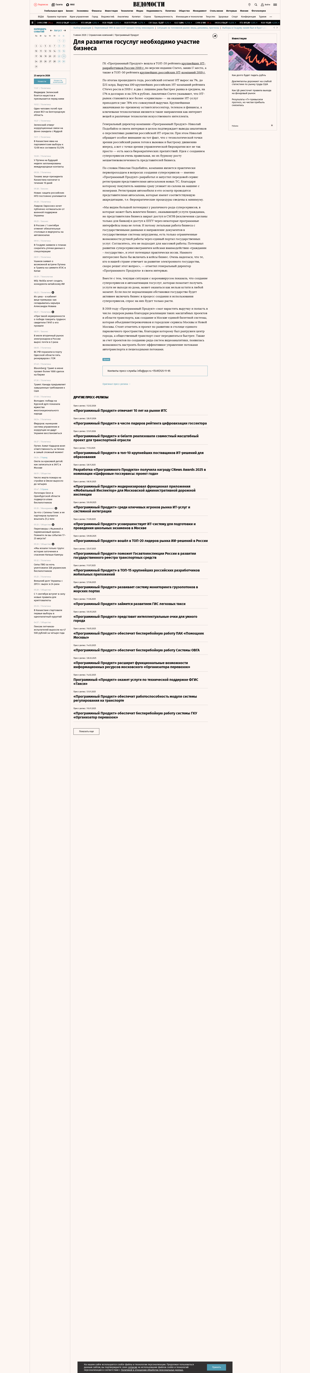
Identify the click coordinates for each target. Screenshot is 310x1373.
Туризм (262, 16)
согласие (132, 1367)
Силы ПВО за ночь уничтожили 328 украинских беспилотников (50, 567)
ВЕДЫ (41, 16)
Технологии (127, 11)
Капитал (136, 16)
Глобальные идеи (53, 11)
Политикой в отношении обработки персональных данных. (152, 1370)
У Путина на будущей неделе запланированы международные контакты (49, 163)
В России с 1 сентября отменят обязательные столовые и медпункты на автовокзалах (48, 230)
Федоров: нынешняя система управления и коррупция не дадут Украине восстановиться (48, 428)
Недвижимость (154, 11)
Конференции (248, 16)
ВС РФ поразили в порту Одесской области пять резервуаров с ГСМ (48, 355)
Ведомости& (107, 16)
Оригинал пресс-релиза (116, 384)
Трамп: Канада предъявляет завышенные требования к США (50, 387)
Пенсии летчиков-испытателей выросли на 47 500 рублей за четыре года (50, 629)
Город (95, 16)
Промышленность (163, 16)
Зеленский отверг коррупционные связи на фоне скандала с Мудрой (48, 128)
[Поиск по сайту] (256, 4)
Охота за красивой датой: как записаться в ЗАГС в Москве (48, 464)
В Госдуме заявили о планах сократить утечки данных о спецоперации (50, 248)
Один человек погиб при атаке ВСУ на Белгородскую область (49, 111)
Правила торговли (57, 16)
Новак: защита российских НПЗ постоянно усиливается (50, 194)
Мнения (244, 11)
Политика (170, 11)
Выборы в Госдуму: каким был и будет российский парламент (255, 27)
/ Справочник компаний (99, 35)
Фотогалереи (259, 11)
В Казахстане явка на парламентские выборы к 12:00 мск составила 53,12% (49, 144)
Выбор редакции (82, 27)
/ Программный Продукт (126, 35)
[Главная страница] (149, 5)
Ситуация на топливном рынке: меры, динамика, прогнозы (188, 27)
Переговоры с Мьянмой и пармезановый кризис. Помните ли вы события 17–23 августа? (50, 533)
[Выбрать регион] (249, 4)
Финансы (97, 11)
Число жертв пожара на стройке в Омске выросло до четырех (48, 480)
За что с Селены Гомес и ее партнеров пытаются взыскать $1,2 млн (49, 515)
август (58, 30)
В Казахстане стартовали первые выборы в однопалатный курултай (48, 613)
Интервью (231, 11)
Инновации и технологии (189, 16)
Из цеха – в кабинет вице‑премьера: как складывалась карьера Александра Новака (47, 301)
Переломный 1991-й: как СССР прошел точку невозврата (124, 27)
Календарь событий (40, 30)
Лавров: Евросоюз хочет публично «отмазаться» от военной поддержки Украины (49, 210)
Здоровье (223, 16)
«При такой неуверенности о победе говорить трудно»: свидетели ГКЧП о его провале (50, 321)
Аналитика (123, 16)
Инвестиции (111, 11)
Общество (184, 11)
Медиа (139, 11)
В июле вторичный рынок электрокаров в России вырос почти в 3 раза (49, 338)
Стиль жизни (216, 11)
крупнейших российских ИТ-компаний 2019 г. (172, 72)
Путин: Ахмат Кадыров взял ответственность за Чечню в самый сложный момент (49, 449)
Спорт (235, 16)
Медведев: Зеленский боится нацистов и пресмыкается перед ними (49, 95)
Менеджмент (200, 11)
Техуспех (210, 16)
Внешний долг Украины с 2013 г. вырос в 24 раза (48, 582)
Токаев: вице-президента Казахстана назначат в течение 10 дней (48, 179)
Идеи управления (79, 16)
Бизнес (69, 11)
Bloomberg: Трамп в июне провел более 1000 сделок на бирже (49, 371)
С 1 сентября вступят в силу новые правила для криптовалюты (49, 597)
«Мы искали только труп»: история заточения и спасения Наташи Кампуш (49, 551)
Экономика (82, 11)
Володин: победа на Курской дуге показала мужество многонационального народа (47, 407)
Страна (147, 16)
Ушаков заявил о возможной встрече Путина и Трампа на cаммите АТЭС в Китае (50, 266)
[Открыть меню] (275, 4)
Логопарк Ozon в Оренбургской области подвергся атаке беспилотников (47, 497)
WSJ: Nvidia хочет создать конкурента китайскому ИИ (49, 282)
